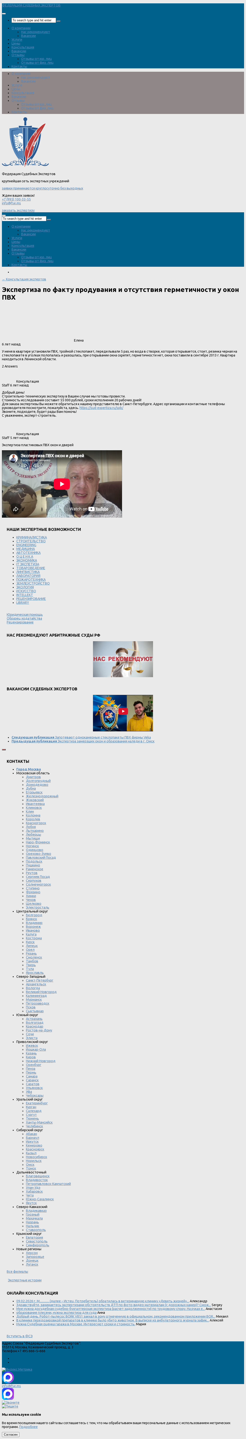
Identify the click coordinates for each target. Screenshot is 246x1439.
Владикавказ (36, 1211)
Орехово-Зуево (38, 854)
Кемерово (34, 1145)
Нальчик (32, 1226)
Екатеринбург (37, 1103)
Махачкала (34, 1218)
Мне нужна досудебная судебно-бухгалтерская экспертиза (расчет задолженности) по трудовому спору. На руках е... (110, 1309)
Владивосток (37, 1180)
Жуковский (35, 800)
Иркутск (32, 1141)
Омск (30, 1165)
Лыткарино (35, 831)
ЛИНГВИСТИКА (28, 572)
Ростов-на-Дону (39, 1030)
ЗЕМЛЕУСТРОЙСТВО (33, 583)
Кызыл (31, 1153)
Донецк (32, 1260)
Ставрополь (36, 1230)
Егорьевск (34, 792)
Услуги (17, 39)
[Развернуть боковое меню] (4, 749)
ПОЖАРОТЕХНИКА (31, 579)
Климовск (34, 808)
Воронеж (33, 927)
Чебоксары (34, 1095)
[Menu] (4, 13)
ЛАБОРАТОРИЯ (28, 576)
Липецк (32, 946)
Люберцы (33, 834)
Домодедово (37, 785)
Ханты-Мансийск (39, 1122)
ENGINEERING (26, 545)
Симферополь (37, 1245)
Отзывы (18, 55)
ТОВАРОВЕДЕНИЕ (30, 568)
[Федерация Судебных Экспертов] (25, 166)
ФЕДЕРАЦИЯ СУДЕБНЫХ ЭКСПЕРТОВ (31, 5)
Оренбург (33, 1065)
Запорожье (35, 1257)
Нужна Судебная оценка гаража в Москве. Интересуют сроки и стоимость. (75, 1324)
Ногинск (32, 846)
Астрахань (34, 1019)
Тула (30, 969)
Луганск (32, 1264)
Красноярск (35, 1149)
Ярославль (35, 973)
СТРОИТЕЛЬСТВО (31, 541)
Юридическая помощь (25, 614)
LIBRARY (22, 602)
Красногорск (36, 823)
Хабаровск (34, 1191)
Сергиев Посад (38, 877)
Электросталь (37, 907)
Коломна (33, 815)
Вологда (33, 988)
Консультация (23, 47)
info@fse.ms (11, 203)
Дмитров (33, 777)
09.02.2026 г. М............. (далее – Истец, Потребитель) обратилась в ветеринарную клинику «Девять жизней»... (102, 1301)
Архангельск (36, 984)
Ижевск (32, 1046)
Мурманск (34, 999)
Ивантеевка (35, 804)
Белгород (34, 915)
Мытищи (33, 838)
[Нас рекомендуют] (123, 659)
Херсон (32, 1253)
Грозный (32, 1214)
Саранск (32, 1080)
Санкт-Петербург (39, 980)
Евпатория (34, 1237)
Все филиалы (17, 1271)
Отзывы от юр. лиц (36, 59)
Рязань (31, 953)
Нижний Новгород (40, 1061)
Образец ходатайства (24, 618)
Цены (16, 43)
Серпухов (33, 880)
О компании (21, 28)
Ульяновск (34, 1088)
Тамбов (32, 961)
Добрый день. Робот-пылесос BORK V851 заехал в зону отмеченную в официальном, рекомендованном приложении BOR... (115, 1316)
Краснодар (34, 1026)
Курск (30, 942)
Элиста (31, 1038)
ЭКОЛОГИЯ (25, 587)
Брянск (31, 919)
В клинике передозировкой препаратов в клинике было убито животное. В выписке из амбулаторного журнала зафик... (112, 1320)
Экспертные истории (25, 1280)
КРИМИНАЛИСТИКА (31, 537)
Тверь (31, 965)
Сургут (31, 1115)
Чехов (31, 900)
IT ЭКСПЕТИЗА (27, 564)
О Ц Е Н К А (24, 556)
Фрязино (33, 892)
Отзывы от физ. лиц (37, 63)
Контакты (19, 66)
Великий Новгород (41, 992)
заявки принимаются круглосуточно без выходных (42, 188)
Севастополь (37, 1241)
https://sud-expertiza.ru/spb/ (101, 408)
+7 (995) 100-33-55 (16, 199)
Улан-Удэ (33, 1188)
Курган (31, 1107)
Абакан (31, 1134)
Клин (30, 811)
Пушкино (33, 865)
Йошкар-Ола (36, 1049)
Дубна (31, 788)
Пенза (30, 1069)
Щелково (33, 904)
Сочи (30, 1034)
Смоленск (34, 957)
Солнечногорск (38, 884)
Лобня (31, 827)
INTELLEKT (24, 595)
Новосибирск (36, 1157)
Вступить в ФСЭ (20, 1336)
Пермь (31, 1072)
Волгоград (34, 1022)
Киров (31, 1057)
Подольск (34, 861)
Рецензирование (20, 622)
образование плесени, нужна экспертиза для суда (56, 1313)
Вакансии (28, 36)
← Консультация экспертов (24, 279)
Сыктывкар (35, 1011)
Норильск (34, 1161)
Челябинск (34, 1126)
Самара (31, 1076)
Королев (33, 819)
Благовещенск (37, 1176)
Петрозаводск (37, 1003)
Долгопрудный (38, 781)
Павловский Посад (41, 857)
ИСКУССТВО (26, 591)
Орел (30, 950)
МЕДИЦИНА (25, 549)
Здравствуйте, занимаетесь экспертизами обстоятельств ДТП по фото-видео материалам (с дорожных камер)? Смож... (113, 1305)
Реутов (31, 873)
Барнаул (32, 1138)
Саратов (32, 1084)
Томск (31, 1168)
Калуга (31, 934)
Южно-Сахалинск (40, 1199)
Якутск (31, 1203)
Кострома (34, 938)
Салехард (34, 1111)
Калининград (36, 996)
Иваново (33, 930)
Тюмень (32, 1118)
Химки (31, 896)
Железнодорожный (42, 796)
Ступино (33, 888)
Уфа (29, 1092)
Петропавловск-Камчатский (48, 1184)
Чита (30, 1195)
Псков (31, 1007)
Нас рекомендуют (35, 32)
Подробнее (28, 1427)
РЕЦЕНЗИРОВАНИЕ (31, 599)
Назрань (32, 1222)
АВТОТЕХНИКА (28, 553)
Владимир (34, 923)
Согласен (11, 1434)
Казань (31, 1053)
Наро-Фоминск (38, 842)
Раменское (34, 869)
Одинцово (34, 850)
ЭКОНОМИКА (26, 560)
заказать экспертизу (18, 210)
